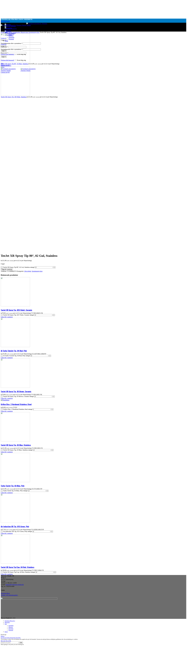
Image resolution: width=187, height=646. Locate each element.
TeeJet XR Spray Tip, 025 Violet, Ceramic (16, 310)
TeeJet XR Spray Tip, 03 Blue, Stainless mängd (17, 450)
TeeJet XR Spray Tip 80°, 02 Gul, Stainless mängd (18, 267)
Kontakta (11, 625)
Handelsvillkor (5, 593)
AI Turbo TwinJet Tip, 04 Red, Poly (14, 350)
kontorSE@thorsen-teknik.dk (15, 584)
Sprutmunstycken (34, 32)
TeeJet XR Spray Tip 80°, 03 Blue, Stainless (14, 64)
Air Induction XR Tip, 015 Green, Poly (15, 526)
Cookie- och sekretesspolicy (9, 595)
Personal (11, 630)
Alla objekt (27, 271)
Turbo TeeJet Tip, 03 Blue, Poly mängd (15, 491)
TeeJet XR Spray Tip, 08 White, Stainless (14, 97)
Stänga (2, 636)
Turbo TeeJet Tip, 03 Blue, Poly (12, 485)
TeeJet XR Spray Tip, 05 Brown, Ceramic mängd (18, 396)
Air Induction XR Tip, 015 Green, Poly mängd (17, 531)
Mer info (3, 641)
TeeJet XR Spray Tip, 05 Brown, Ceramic (16, 391)
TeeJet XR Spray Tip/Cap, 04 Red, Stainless (17, 567)
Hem (2, 32)
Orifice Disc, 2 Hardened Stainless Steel (16, 404)
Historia (11, 627)
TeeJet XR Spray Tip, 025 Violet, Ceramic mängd (18, 315)
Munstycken (25, 32)
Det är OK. (8, 641)
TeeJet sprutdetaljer (14, 32)
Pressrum (11, 628)
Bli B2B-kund (5, 21)
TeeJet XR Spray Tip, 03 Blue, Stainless (16, 445)
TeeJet (6, 32)
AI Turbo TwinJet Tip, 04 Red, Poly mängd (16, 356)
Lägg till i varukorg (7, 269)
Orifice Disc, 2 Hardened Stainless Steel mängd (17, 409)
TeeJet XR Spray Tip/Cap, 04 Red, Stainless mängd (19, 572)
